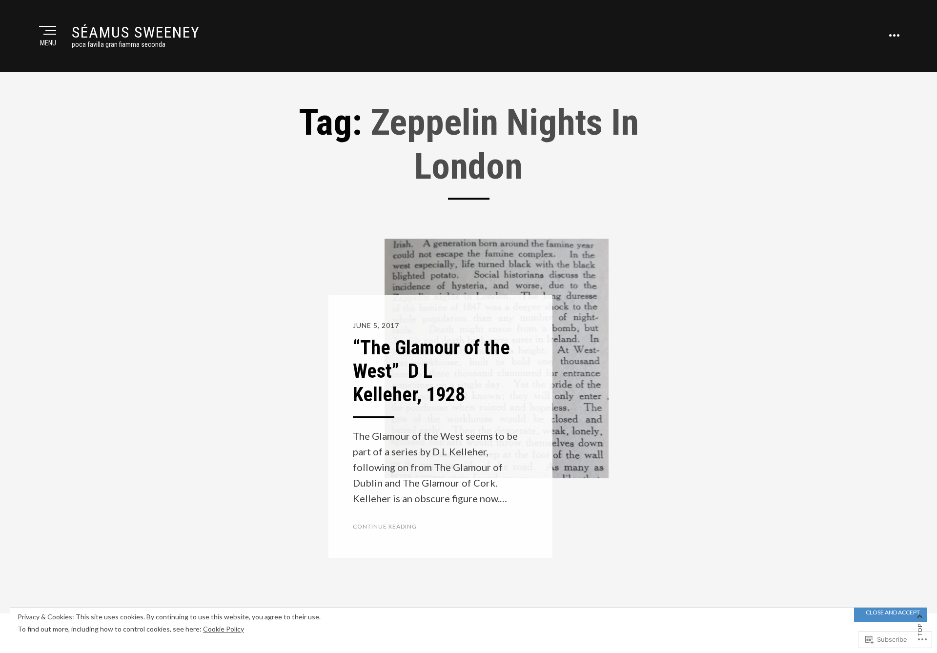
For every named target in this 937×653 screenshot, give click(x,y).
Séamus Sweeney (136, 32)
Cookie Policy (223, 629)
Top (919, 629)
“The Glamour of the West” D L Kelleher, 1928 (431, 371)
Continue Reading (385, 526)
